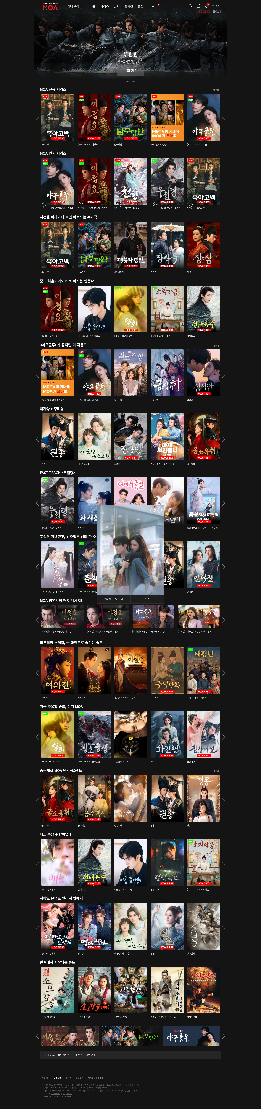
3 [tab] (127, 81)
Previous (37, 119)
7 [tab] (132, 81)
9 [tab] (134, 81)
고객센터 (45, 1078)
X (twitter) (67, 1093)
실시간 (128, 5)
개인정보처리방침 (95, 1078)
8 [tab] (133, 81)
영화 (117, 5)
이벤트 (68, 1078)
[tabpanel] (130, 43)
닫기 (147, 599)
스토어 (153, 5)
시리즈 (104, 5)
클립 (141, 5)
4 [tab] (128, 81)
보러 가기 (130, 70)
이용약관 (80, 1078)
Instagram (55, 1093)
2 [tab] (126, 81)
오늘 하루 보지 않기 (113, 599)
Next (223, 119)
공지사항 (57, 1078)
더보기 (216, 90)
